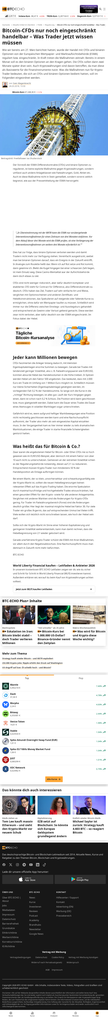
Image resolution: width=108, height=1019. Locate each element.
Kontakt (60, 902)
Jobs (4, 905)
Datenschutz (9, 919)
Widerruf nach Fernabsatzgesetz (46, 962)
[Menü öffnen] (104, 9)
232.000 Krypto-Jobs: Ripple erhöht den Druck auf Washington (32, 663)
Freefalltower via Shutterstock (28, 158)
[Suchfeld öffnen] (100, 9)
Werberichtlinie (10, 937)
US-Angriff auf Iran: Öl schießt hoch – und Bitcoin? (26, 667)
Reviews (33, 911)
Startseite (6, 25)
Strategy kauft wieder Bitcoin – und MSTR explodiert (27, 658)
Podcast (33, 915)
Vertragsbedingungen (20, 957)
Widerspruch (73, 962)
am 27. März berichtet (34, 50)
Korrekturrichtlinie (12, 941)
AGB (48, 969)
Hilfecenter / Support (67, 897)
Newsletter (35, 929)
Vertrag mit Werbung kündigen (83, 957)
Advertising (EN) (64, 906)
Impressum (8, 914)
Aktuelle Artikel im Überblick (24, 25)
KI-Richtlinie (8, 946)
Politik (40, 25)
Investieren (35, 906)
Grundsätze (8, 928)
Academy (34, 920)
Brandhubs (35, 924)
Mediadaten (8, 910)
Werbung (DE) (63, 911)
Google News (36, 933)
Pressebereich (63, 915)
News (32, 897)
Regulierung (49, 25)
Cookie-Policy (58, 957)
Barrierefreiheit (10, 923)
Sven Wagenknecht (22, 83)
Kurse (32, 902)
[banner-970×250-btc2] (54, 335)
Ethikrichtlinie (9, 932)
